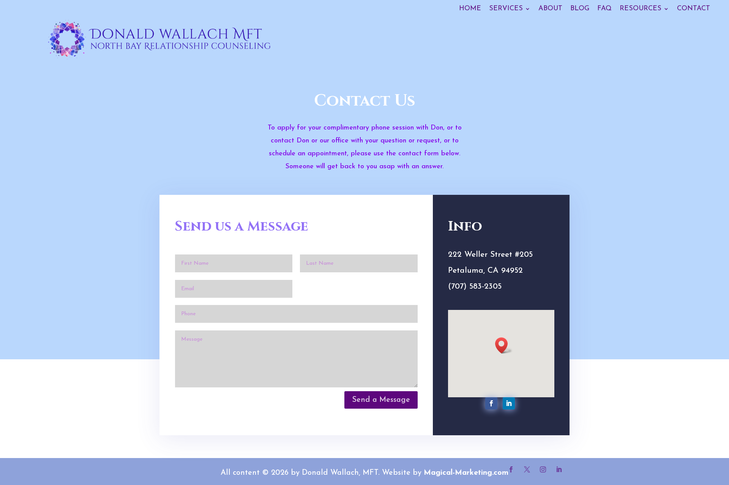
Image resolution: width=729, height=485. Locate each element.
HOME (470, 8)
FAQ (604, 8)
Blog (579, 8)
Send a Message (381, 400)
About (550, 8)
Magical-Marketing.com (466, 473)
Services (506, 8)
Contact (693, 8)
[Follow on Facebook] (491, 403)
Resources (640, 8)
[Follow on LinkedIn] (509, 403)
